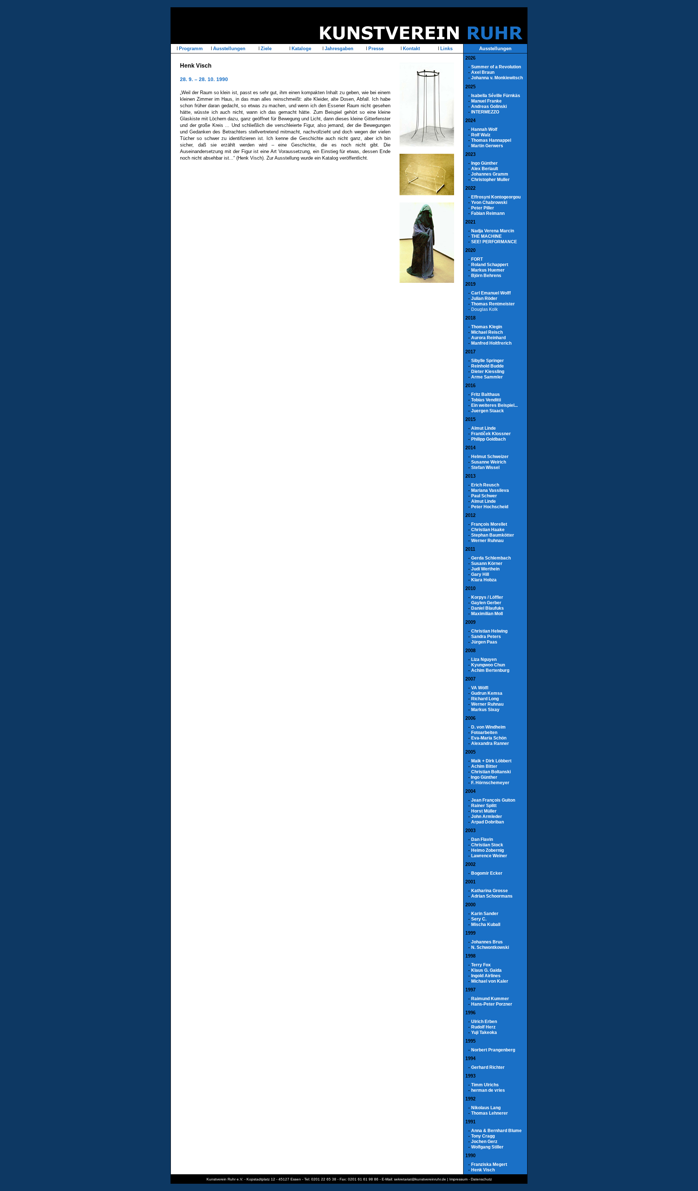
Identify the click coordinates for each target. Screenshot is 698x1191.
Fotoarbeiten (484, 732)
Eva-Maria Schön (488, 738)
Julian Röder (484, 298)
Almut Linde (483, 428)
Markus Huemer (488, 270)
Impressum (458, 1179)
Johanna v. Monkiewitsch (497, 77)
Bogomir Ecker (486, 873)
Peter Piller (482, 207)
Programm (190, 48)
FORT (477, 259)
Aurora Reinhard (488, 337)
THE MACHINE (486, 236)
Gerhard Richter (488, 1067)
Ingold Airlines (486, 975)
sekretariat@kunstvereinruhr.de (420, 1179)
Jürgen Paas (484, 642)
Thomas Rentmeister (493, 303)
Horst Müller (484, 811)
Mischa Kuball (485, 924)
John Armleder (486, 816)
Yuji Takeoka (484, 1032)
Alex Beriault (484, 168)
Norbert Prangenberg (493, 1049)
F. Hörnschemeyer (490, 782)
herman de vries (488, 1090)
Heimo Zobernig (487, 850)
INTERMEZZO (485, 112)
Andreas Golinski (489, 106)
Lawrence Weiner (489, 855)
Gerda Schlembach (491, 558)
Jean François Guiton (493, 800)
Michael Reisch (487, 332)
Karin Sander (484, 913)
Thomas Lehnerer (489, 1113)
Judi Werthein (485, 569)
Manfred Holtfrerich (491, 343)
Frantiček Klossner (491, 433)
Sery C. (478, 919)
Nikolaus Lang (486, 1107)
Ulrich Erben (484, 1021)
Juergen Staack (487, 410)
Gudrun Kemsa (486, 693)
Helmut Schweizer (490, 456)
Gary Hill (480, 574)
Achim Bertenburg (490, 670)
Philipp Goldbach (488, 439)
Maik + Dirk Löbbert (491, 760)
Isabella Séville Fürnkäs (495, 95)
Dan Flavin (482, 839)
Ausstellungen (228, 48)
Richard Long (485, 698)
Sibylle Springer (487, 360)
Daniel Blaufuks (487, 608)
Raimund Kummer (490, 998)
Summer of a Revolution (496, 66)
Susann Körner (486, 563)
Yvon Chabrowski (489, 202)
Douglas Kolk (484, 309)
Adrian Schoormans (492, 896)
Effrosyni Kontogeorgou (496, 197)
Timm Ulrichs (485, 1084)
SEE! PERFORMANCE (494, 241)
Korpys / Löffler (487, 597)
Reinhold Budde (487, 366)
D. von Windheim (488, 727)
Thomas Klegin (486, 326)
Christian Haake (488, 529)
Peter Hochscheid (489, 506)
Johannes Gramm (489, 174)
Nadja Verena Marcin (492, 230)
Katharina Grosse (489, 890)
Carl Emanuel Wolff (491, 293)
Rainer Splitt (484, 805)
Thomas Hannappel (491, 140)
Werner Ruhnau (487, 540)
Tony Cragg (483, 1136)
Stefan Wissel (485, 467)
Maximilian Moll (487, 613)
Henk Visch (483, 1169)
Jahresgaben (338, 48)
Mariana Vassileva (490, 490)
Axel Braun (482, 72)
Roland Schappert (489, 264)
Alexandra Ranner (490, 743)
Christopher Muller (490, 179)
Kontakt (410, 48)
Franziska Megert (489, 1164)
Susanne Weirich (488, 462)
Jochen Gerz (484, 1141)
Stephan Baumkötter (492, 535)
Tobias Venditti (486, 399)
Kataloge (300, 48)
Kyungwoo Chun (488, 664)
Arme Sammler (487, 377)
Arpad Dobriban (487, 822)
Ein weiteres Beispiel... (494, 405)
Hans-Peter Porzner (491, 1004)
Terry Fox (481, 964)
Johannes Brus (487, 942)
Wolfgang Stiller (487, 1147)
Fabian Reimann (488, 213)
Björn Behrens (486, 275)
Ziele (265, 48)
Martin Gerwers (487, 145)
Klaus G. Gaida (486, 970)
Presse (375, 48)
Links (446, 48)
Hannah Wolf (484, 129)
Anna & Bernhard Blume (496, 1130)
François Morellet (489, 524)
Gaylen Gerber (486, 602)
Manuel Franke (486, 101)
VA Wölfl (479, 687)
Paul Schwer (484, 495)
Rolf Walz (480, 134)
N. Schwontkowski (490, 947)
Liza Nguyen (484, 659)
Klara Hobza (484, 579)
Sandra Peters (486, 636)
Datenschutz (481, 1179)
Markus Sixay (485, 709)
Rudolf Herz (483, 1027)
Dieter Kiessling (487, 371)
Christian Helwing (489, 631)
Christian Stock (487, 844)
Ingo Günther (484, 163)
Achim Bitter (484, 766)
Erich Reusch (485, 485)
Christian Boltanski (491, 771)
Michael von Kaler (489, 981)
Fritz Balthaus (485, 394)
